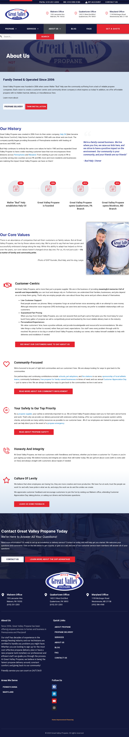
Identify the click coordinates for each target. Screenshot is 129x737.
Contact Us (61, 658)
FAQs (89, 29)
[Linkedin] (54, 693)
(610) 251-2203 (13, 604)
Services (31, 29)
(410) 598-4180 (98, 604)
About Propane (63, 627)
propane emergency (56, 423)
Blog (73, 29)
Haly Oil (63, 134)
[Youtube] (54, 700)
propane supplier (25, 414)
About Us (53, 29)
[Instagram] (54, 708)
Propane (9, 29)
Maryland (32, 155)
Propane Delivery (64, 632)
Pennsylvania (19, 155)
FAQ (56, 653)
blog (57, 647)
